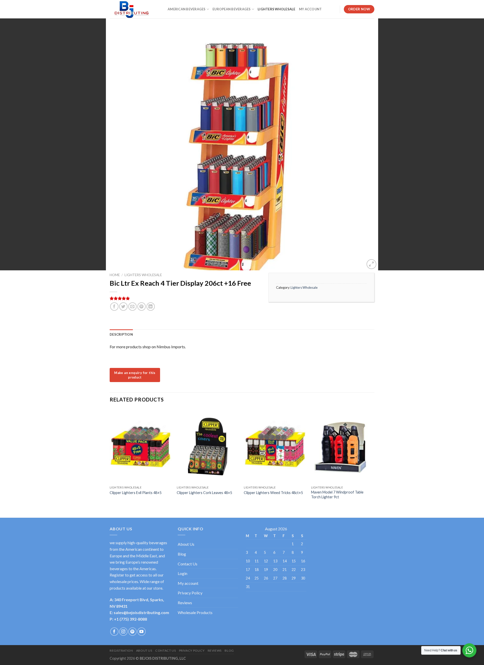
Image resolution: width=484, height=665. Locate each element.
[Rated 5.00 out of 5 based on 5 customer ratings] (185, 298)
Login (182, 573)
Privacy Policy (190, 592)
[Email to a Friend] (132, 306)
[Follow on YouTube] (141, 631)
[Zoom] (371, 264)
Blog (182, 554)
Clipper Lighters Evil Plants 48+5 (136, 492)
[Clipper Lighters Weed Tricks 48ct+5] (275, 446)
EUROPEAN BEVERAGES (232, 9)
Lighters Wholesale (276, 9)
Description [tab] (121, 334)
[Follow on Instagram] (123, 631)
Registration (121, 650)
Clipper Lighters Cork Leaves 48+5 (204, 492)
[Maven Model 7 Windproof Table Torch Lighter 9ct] (342, 446)
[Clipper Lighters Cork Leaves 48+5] (208, 446)
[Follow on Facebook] (114, 631)
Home (115, 275)
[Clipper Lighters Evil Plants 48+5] (141, 446)
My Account (310, 9)
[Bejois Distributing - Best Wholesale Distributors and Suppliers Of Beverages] (135, 9)
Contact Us (187, 563)
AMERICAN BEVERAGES (187, 9)
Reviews (185, 602)
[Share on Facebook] (114, 306)
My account (188, 583)
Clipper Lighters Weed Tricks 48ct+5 (273, 492)
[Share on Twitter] (123, 306)
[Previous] (110, 459)
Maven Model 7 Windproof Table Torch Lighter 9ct (337, 494)
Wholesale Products (195, 612)
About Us (186, 544)
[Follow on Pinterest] (132, 631)
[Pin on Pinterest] (141, 306)
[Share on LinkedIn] (150, 306)
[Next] (373, 459)
